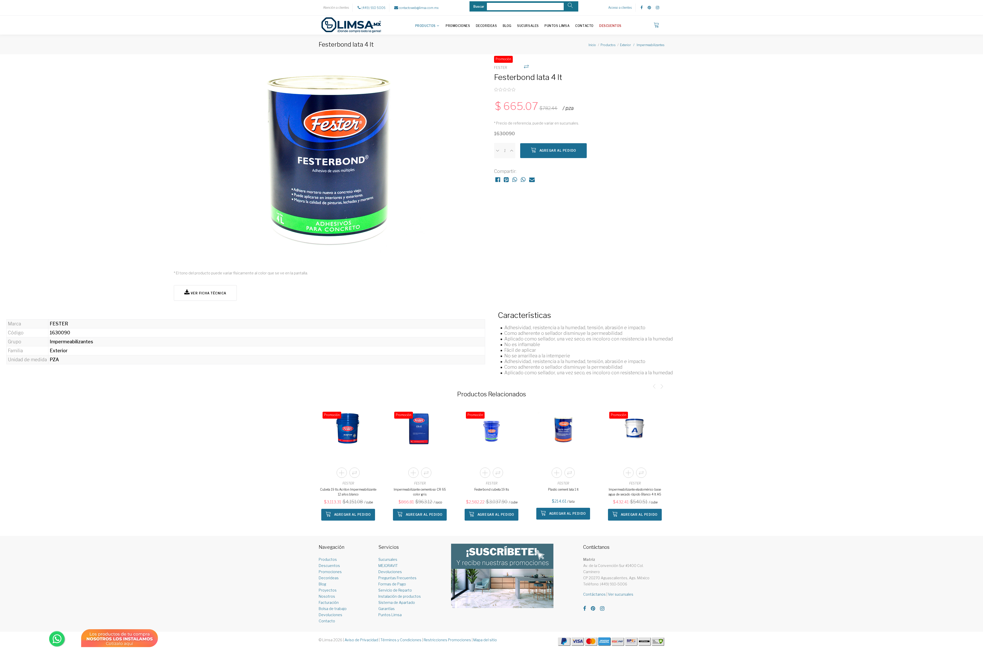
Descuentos (610, 26)
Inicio (592, 45)
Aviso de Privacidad (361, 640)
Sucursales (528, 26)
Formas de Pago (392, 584)
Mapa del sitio (485, 640)
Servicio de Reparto (395, 590)
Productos (425, 26)
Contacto (584, 26)
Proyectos (328, 590)
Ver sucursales (620, 594)
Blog (507, 26)
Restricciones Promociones (447, 640)
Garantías (386, 608)
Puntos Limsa (557, 26)
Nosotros (327, 596)
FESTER (348, 483)
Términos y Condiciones (400, 640)
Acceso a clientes (620, 7)
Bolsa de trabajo (333, 608)
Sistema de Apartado (396, 602)
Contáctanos (594, 594)
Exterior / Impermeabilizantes (642, 45)
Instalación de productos (399, 596)
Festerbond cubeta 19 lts (491, 489)
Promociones (458, 26)
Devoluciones (330, 615)
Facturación (329, 602)
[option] (331, 159)
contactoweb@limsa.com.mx (418, 8)
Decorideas (486, 26)
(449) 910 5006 (373, 8)
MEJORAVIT (388, 565)
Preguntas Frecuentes (397, 578)
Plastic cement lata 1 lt (563, 489)
